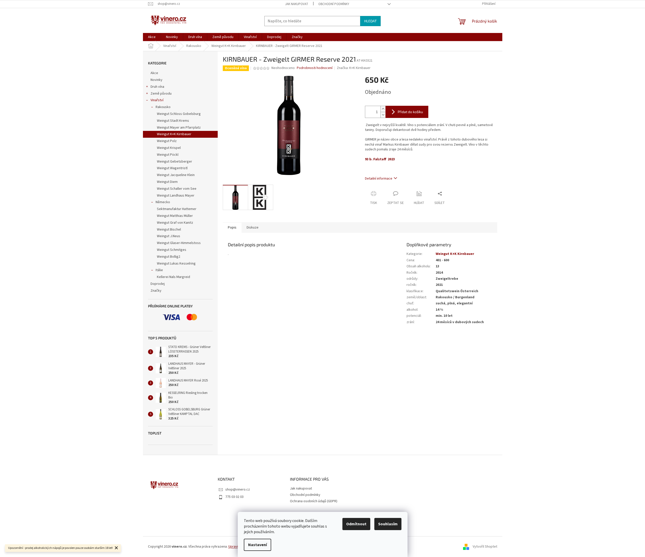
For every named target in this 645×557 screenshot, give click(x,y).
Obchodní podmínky (333, 4)
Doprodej (158, 283)
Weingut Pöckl (167, 154)
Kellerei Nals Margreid (173, 277)
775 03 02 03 (234, 496)
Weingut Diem (167, 181)
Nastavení (257, 545)
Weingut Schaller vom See (176, 188)
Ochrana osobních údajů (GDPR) (313, 501)
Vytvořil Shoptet (485, 546)
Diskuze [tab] (253, 227)
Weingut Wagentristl (172, 168)
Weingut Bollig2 (168, 256)
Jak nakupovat (296, 4)
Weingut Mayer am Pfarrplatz (179, 127)
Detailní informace (378, 178)
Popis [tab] (232, 227)
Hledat (370, 21)
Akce (154, 73)
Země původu (161, 93)
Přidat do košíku (410, 112)
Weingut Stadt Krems (173, 120)
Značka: (354, 68)
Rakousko (163, 107)
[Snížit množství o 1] (382, 115)
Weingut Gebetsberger (174, 161)
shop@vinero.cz (237, 489)
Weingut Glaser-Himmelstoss (179, 243)
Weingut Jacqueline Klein (176, 175)
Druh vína (157, 86)
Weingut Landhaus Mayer (175, 195)
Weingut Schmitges (171, 249)
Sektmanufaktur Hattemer (176, 209)
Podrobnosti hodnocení (315, 68)
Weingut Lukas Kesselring (176, 263)
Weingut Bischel (169, 229)
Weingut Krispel (169, 147)
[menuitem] (152, 37)
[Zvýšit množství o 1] (382, 109)
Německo (163, 202)
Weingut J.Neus (168, 236)
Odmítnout (356, 524)
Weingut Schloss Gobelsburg (179, 113)
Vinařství (157, 100)
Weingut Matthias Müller (175, 215)
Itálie (159, 270)
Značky (156, 290)
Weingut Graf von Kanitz (175, 222)
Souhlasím (388, 524)
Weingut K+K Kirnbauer (174, 134)
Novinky (156, 79)
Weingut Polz (167, 141)
